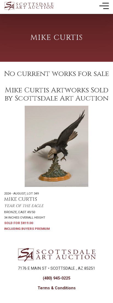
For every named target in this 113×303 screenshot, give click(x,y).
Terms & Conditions (57, 288)
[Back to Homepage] (28, 6)
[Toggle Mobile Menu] (104, 6)
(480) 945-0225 (56, 278)
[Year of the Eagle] (56, 146)
